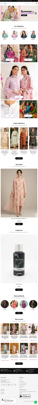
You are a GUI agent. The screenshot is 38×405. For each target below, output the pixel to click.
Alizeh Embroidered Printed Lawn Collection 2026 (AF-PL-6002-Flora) (33, 337)
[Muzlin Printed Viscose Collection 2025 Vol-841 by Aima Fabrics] (33, 304)
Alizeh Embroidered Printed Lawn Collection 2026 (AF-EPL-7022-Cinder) (5, 337)
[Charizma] (5, 304)
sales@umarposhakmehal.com (5, 382)
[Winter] (24, 34)
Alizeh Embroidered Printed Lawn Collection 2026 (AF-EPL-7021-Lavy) (33, 356)
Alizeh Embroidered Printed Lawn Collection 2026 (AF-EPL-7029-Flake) (23, 337)
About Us (20, 379)
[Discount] (28, 109)
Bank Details (3, 393)
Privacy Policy (21, 381)
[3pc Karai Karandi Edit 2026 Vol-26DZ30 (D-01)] (19, 193)
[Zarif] (24, 304)
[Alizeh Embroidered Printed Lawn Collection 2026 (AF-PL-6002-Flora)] (33, 329)
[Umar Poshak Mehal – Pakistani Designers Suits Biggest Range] (5, 3)
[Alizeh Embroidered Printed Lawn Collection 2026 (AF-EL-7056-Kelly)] (23, 348)
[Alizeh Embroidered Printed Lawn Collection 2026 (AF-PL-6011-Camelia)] (14, 329)
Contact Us (21, 387)
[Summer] (14, 34)
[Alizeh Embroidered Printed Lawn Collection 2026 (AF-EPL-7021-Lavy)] (33, 348)
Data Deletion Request (23, 382)
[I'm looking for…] (25, 4)
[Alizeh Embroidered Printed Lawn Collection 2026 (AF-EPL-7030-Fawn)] (5, 348)
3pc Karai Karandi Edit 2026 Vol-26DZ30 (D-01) (19, 218)
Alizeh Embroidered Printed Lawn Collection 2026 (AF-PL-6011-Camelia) (14, 337)
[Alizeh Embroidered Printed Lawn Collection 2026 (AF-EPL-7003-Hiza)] (14, 348)
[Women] (5, 34)
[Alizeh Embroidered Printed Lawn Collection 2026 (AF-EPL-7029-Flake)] (23, 329)
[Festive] (28, 53)
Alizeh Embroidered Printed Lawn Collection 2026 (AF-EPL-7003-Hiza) (14, 356)
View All (19, 158)
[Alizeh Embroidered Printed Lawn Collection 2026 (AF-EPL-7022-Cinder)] (5, 329)
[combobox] (29, 4)
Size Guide (2, 392)
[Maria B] (14, 304)
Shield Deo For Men (19, 284)
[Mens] (10, 109)
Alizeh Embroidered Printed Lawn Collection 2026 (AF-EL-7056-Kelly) (24, 356)
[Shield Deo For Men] (19, 258)
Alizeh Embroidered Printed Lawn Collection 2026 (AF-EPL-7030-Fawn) (5, 357)
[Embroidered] (33, 34)
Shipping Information (22, 384)
